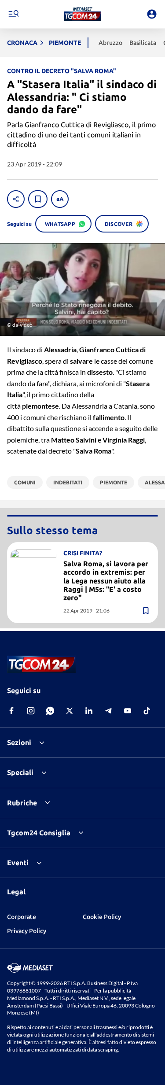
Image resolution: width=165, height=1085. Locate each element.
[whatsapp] (50, 710)
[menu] (13, 14)
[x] (69, 710)
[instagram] (30, 710)
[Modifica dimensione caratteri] (60, 199)
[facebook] (11, 710)
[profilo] (152, 14)
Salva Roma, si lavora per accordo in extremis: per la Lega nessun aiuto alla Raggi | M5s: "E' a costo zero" (105, 581)
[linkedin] (88, 710)
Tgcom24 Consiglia (38, 833)
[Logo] (82, 14)
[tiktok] (147, 710)
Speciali (20, 772)
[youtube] (127, 710)
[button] (82, 14)
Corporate (21, 916)
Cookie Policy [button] (102, 916)
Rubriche (22, 803)
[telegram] (108, 710)
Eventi (18, 863)
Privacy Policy (26, 930)
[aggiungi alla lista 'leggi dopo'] (38, 199)
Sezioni (19, 742)
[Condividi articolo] (16, 199)
